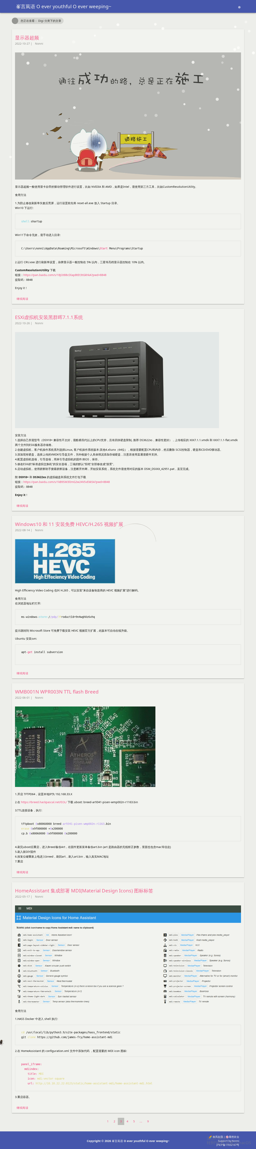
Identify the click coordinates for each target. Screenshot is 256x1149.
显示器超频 (27, 37)
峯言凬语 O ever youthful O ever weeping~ (63, 6)
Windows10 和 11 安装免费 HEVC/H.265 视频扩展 (69, 524)
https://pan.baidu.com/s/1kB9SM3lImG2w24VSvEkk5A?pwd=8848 (66, 482)
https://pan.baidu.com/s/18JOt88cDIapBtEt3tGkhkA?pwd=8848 (64, 275)
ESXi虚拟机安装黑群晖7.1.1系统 (49, 317)
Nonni (39, 43)
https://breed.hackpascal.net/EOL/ (44, 802)
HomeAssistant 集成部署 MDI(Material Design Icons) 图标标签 (84, 890)
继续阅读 (22, 299)
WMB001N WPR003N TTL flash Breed (57, 691)
